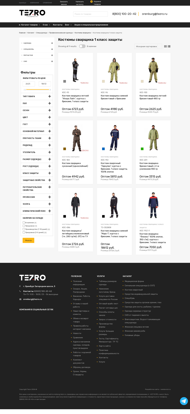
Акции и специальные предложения (91, 25)
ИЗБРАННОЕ (34, 3)
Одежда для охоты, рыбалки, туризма (142, 307)
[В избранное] (89, 58)
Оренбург (22, 3)
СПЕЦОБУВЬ (29, 49)
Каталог (31, 33)
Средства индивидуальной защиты (141, 294)
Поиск (75, 14)
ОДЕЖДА (27, 43)
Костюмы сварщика (83, 33)
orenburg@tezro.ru (154, 14)
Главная (22, 33)
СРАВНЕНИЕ (47, 3)
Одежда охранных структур (138, 311)
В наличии (29, 223)
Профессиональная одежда (61, 33)
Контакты (57, 25)
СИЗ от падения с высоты (137, 315)
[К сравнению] (89, 62)
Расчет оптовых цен (108, 308)
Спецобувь (130, 298)
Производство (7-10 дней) (36, 229)
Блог (67, 25)
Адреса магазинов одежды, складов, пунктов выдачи (81, 345)
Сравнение (78, 337)
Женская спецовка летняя (137, 327)
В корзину (87, 111)
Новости (77, 333)
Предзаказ (30, 226)
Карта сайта (105, 346)
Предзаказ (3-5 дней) (34, 232)
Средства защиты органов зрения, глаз (143, 302)
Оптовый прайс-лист (108, 303)
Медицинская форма (134, 281)
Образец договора (81, 367)
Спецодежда (41, 33)
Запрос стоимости (107, 319)
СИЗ (25, 61)
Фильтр (28, 240)
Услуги (102, 362)
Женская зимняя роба (135, 331)
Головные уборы (132, 335)
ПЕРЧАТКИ (28, 55)
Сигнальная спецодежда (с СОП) (140, 285)
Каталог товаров (29, 25)
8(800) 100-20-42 (124, 14)
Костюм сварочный (134, 290)
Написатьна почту (80, 3)
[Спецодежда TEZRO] (32, 16)
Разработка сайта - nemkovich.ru (158, 389)
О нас (45, 25)
